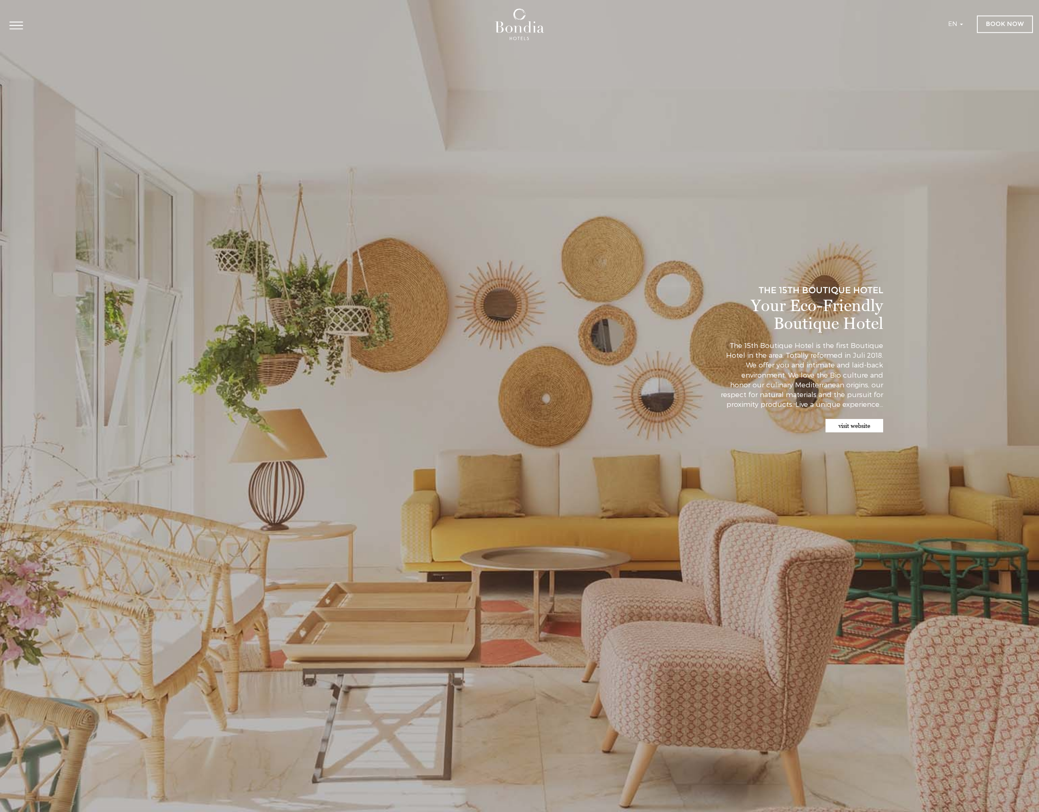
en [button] (953, 23)
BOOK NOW (1005, 24)
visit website (854, 425)
